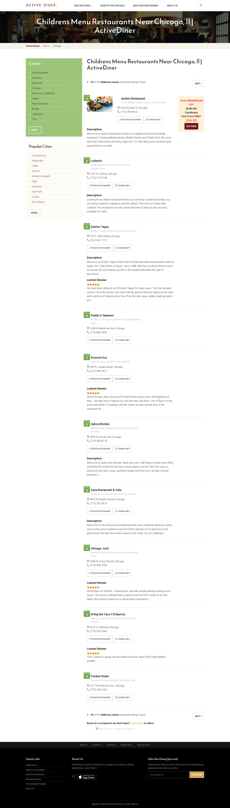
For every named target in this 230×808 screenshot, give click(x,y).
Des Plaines (38, 201)
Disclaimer (111, 745)
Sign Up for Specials (112, 5)
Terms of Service (143, 745)
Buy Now (191, 126)
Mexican (36, 77)
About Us (172, 5)
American (37, 83)
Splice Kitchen (100, 424)
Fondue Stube (100, 676)
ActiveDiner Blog (33, 779)
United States (33, 46)
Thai (34, 119)
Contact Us (97, 745)
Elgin (34, 181)
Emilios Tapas (100, 226)
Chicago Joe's (100, 548)
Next (198, 83)
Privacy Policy (126, 745)
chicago (57, 46)
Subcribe (197, 774)
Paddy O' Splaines (102, 315)
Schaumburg (39, 155)
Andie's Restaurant (133, 98)
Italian (35, 98)
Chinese (36, 88)
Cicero (35, 196)
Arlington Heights (41, 176)
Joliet (35, 165)
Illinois (46, 46)
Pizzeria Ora (99, 357)
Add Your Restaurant (146, 5)
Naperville (37, 160)
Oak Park (37, 191)
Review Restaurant (131, 120)
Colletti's (96, 161)
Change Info (154, 120)
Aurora (35, 171)
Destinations (82, 5)
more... (35, 130)
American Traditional (43, 93)
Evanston (37, 186)
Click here (137, 723)
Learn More (90, 768)
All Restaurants (40, 72)
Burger (35, 108)
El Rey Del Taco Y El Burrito (108, 614)
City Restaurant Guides (36, 784)
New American (40, 103)
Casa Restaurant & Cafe (106, 490)
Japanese (37, 114)
